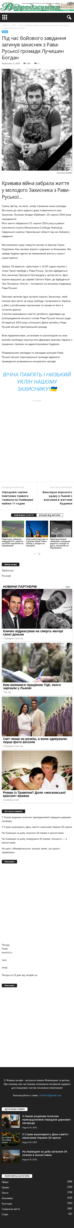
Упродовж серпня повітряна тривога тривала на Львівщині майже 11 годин (17, 497)
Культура (7, 1203)
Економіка (7, 1198)
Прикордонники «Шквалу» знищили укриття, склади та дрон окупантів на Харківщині (60, 543)
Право (5, 1182)
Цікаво (5, 1187)
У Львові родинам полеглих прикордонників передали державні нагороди (36, 819)
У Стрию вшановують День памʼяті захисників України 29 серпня (37, 827)
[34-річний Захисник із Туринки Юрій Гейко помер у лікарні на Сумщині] (37, 529)
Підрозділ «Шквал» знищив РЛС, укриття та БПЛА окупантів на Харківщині (12, 542)
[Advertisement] (37, 441)
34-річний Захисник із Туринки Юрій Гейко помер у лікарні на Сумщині (37, 542)
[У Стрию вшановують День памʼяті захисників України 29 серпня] (11, 1139)
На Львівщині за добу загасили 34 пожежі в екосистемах (33, 833)
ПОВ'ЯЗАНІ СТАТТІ (24, 515)
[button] (68, 17)
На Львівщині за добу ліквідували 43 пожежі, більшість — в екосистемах (34, 841)
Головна (5, 25)
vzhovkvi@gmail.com (50, 1095)
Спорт (5, 1214)
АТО (5, 32)
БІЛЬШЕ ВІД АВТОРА (49, 515)
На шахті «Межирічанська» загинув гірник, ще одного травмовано (31, 850)
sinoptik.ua (31, 975)
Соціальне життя (11, 1209)
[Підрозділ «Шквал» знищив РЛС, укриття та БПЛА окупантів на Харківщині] (13, 529)
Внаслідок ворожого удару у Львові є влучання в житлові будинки (57, 497)
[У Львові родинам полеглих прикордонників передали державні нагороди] (11, 1121)
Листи (5, 1193)
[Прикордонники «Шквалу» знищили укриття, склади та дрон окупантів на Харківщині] (61, 529)
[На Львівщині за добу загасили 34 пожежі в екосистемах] (11, 1156)
